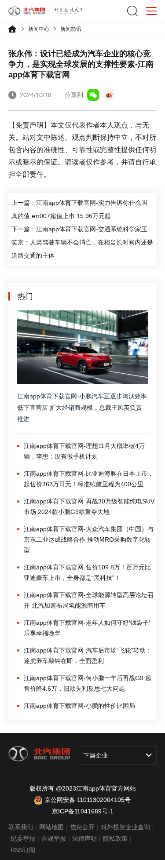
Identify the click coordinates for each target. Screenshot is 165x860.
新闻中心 (38, 29)
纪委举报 (23, 838)
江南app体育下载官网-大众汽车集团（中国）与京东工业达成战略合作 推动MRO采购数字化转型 (89, 539)
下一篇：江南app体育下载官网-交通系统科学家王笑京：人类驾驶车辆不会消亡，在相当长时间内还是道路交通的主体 (82, 242)
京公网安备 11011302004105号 (87, 799)
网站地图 (51, 827)
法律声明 (84, 838)
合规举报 (53, 838)
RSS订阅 (23, 849)
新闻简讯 (70, 29)
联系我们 (20, 827)
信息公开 (82, 827)
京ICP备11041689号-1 (83, 811)
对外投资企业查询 (125, 827)
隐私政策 (115, 838)
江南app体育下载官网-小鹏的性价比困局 (79, 705)
